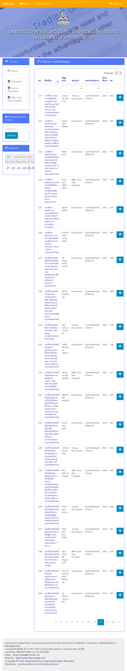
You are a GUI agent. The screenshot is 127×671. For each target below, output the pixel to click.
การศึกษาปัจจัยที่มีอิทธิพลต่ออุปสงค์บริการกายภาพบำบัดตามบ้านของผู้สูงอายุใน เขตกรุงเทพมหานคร (52, 456)
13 (107, 622)
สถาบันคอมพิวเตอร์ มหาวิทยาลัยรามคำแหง (38, 664)
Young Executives (13, 90)
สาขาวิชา (75, 80)
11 (95, 622)
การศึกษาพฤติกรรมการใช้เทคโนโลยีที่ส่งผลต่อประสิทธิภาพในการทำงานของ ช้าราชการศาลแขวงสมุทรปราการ (52, 190)
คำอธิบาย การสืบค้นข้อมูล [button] (55, 61)
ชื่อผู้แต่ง (64, 79)
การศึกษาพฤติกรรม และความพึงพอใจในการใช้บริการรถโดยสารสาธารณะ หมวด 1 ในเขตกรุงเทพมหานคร (52, 242)
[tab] (79, 61)
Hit (111, 80)
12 (101, 622)
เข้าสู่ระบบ (117, 3)
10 (88, 622)
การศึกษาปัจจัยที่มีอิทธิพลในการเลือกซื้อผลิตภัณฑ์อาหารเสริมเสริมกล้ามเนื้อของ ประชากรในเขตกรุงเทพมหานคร (52, 432)
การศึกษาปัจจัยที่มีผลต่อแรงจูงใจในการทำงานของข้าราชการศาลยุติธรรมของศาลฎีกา (52, 558)
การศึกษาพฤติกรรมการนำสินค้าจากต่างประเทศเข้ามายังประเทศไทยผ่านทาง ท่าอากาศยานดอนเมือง (52, 217)
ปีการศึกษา (104, 79)
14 (113, 622)
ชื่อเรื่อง (48, 80)
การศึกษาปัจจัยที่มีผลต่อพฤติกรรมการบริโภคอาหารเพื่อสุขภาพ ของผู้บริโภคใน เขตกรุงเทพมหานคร (52, 579)
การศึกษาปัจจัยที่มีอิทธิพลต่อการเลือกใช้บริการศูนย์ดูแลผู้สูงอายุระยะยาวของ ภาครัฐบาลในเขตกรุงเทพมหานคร (52, 515)
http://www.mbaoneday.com (30, 658)
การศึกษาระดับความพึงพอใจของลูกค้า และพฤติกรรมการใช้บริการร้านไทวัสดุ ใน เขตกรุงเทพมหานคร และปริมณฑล (52, 105)
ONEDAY (8, 3)
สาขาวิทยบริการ (92, 80)
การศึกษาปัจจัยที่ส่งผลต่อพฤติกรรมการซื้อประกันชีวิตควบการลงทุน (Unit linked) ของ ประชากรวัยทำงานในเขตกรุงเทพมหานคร (52, 355)
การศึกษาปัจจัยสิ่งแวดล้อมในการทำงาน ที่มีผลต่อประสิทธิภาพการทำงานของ (52, 331)
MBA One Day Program (14, 99)
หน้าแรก (26, 3)
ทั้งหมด (14, 70)
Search (11, 135)
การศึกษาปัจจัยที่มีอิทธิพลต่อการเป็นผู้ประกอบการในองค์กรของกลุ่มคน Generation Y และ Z (52, 537)
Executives (16, 81)
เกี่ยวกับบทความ (43, 3)
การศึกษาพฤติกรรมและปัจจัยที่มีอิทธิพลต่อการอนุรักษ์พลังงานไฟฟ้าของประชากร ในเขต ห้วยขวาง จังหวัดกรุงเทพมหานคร (52, 163)
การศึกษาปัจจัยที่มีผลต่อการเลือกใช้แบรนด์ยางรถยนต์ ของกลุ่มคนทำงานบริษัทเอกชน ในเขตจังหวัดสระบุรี (52, 603)
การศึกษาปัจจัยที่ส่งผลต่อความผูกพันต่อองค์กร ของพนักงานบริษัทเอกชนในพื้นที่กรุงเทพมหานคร (52, 381)
